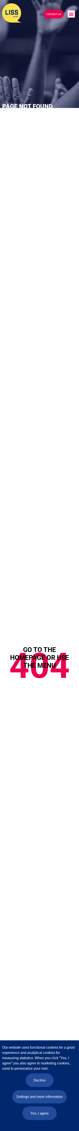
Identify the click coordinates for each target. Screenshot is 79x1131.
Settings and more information (39, 1097)
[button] (71, 14)
